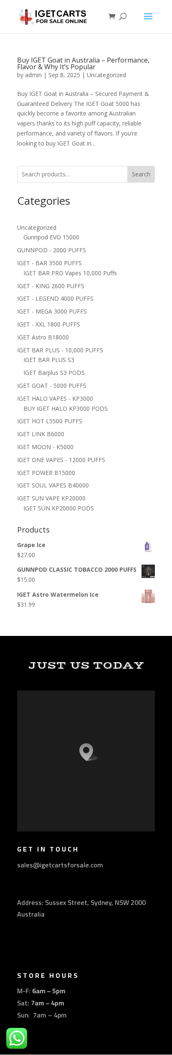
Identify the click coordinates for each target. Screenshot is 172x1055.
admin (33, 75)
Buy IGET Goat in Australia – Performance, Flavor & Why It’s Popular (83, 63)
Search (141, 174)
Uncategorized (106, 75)
